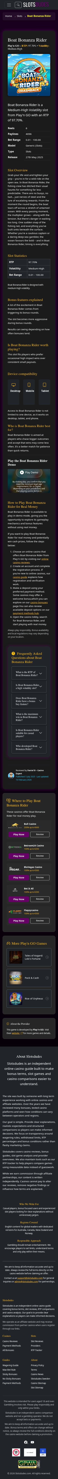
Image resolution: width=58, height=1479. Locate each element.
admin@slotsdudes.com (26, 1281)
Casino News (37, 1374)
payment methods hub (26, 613)
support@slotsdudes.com (30, 1278)
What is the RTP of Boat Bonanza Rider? (27, 673)
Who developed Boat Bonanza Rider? (26, 747)
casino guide (20, 577)
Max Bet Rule (9, 1369)
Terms (34, 1369)
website (16, 1033)
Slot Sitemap (37, 1387)
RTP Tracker (36, 1350)
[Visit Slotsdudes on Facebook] (26, 1442)
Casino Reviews (10, 1341)
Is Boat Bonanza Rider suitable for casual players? (27, 733)
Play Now (18, 834)
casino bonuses (39, 602)
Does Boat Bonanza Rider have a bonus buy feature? (26, 701)
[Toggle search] (18, 5)
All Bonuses (8, 1350)
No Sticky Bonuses (12, 1378)
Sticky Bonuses (10, 1374)
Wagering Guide (11, 1365)
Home (8, 16)
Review (40, 834)
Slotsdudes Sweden (40, 1378)
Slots (19, 16)
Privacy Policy (37, 1365)
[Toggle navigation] (9, 5)
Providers (35, 1345)
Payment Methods (12, 1345)
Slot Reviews (37, 1341)
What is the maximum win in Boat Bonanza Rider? (27, 717)
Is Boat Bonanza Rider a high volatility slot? (27, 686)
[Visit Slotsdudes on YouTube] (32, 1442)
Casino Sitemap (38, 1383)
